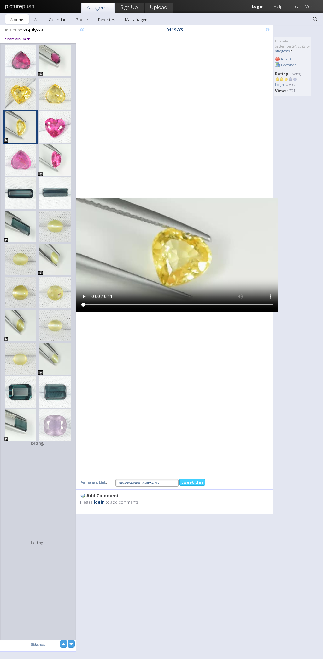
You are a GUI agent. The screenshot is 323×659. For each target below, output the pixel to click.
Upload (158, 7)
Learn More (304, 6)
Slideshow (38, 644)
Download (288, 64)
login (99, 502)
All (36, 19)
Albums (17, 19)
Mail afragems (137, 19)
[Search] (315, 19)
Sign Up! (129, 7)
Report (285, 59)
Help (278, 6)
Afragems (98, 7)
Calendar (57, 19)
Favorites (106, 19)
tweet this (192, 482)
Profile (82, 19)
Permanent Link (93, 482)
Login (279, 84)
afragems (282, 50)
